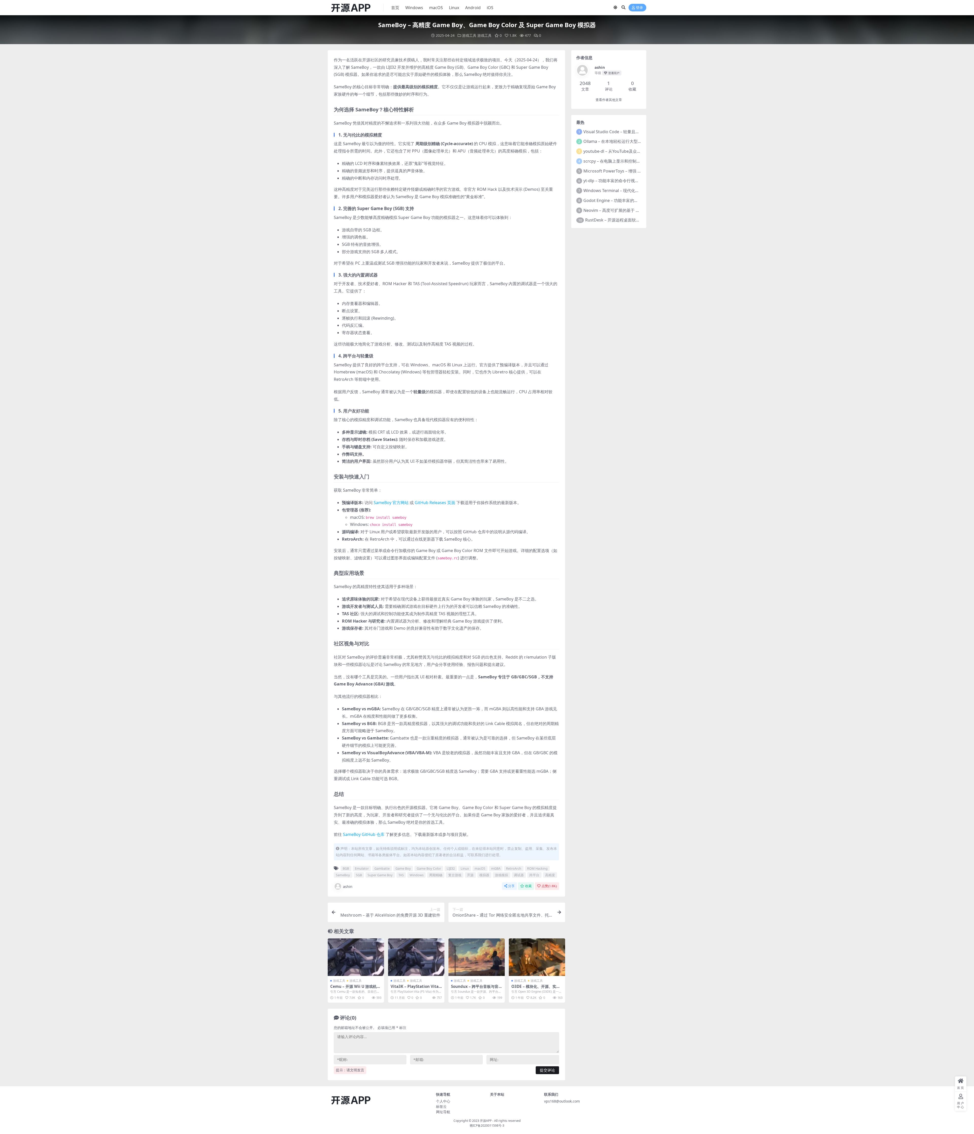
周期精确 (435, 875)
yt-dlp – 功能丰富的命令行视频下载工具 (619, 180)
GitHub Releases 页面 (435, 502)
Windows (414, 7)
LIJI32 (451, 868)
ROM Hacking (537, 868)
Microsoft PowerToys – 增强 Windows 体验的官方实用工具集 (640, 171)
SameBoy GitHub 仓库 (364, 834)
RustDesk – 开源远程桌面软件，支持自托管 (624, 220)
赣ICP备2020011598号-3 (487, 1125)
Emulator (362, 868)
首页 (395, 7)
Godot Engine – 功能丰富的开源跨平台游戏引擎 (627, 200)
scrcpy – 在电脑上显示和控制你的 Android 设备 (626, 161)
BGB (346, 868)
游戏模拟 (501, 875)
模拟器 (484, 875)
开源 (470, 875)
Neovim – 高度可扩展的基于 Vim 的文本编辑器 (625, 210)
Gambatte (382, 868)
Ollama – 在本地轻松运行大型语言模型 (618, 141)
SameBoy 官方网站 (391, 502)
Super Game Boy (380, 875)
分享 (511, 886)
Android (473, 7)
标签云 (441, 1106)
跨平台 (534, 875)
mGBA (495, 868)
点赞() (549, 886)
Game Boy (403, 868)
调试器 (519, 875)
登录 (639, 8)
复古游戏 (454, 875)
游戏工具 (469, 35)
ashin (347, 886)
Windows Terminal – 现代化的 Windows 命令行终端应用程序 (639, 190)
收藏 (528, 886)
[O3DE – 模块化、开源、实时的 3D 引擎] (537, 957)
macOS (436, 7)
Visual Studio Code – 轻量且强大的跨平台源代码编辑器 (633, 131)
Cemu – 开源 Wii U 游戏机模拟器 (355, 988)
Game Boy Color (429, 868)
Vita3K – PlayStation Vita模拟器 (415, 988)
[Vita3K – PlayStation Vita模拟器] (416, 957)
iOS (490, 7)
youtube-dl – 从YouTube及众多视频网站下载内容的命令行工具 (640, 151)
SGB (359, 875)
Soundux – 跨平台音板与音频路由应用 (476, 988)
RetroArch (513, 868)
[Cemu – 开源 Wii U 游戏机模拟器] (356, 957)
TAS (401, 875)
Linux (454, 7)
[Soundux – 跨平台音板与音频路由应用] (476, 957)
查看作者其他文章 (609, 100)
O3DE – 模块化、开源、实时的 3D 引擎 (535, 988)
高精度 (550, 875)
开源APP (486, 1121)
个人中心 (443, 1101)
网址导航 (443, 1111)
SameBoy (343, 875)
